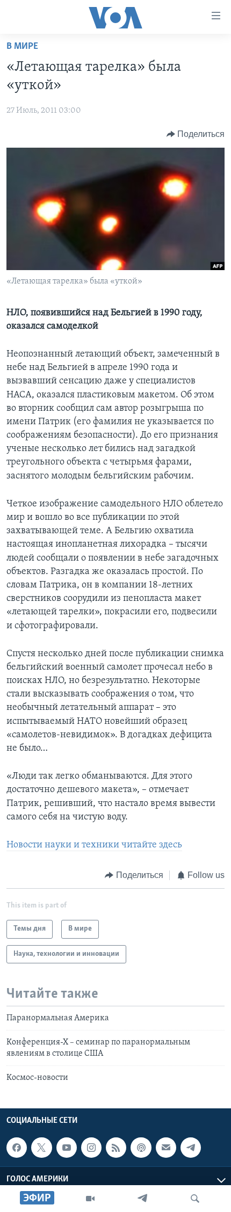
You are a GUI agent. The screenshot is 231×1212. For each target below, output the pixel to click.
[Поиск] (195, 1198)
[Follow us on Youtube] (66, 1147)
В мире (22, 47)
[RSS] (116, 1147)
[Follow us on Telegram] (191, 1147)
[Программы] (90, 1198)
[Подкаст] (141, 1147)
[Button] (196, 134)
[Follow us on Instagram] (91, 1147)
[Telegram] (142, 1198)
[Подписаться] (166, 1147)
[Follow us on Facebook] (16, 1147)
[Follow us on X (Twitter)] (41, 1147)
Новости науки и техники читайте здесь (94, 845)
